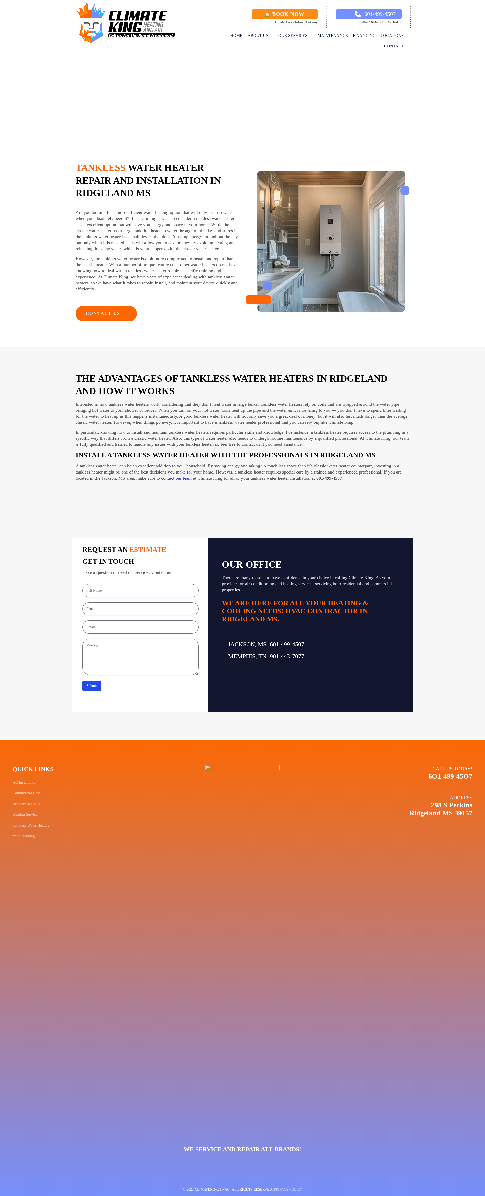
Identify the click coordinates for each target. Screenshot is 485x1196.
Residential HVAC (27, 804)
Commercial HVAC (28, 793)
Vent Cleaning (24, 836)
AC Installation (24, 782)
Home (215, 100)
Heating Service (25, 814)
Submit (92, 686)
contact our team (176, 478)
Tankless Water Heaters (253, 100)
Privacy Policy (288, 1189)
